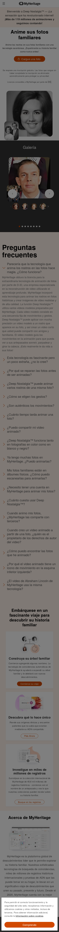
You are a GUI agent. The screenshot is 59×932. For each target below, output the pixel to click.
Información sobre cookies (29, 915)
